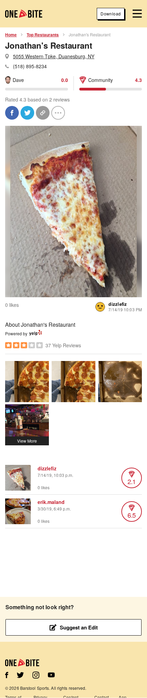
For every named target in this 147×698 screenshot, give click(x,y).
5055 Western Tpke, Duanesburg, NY (53, 56)
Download (111, 13)
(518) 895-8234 (30, 66)
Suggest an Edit (79, 627)
